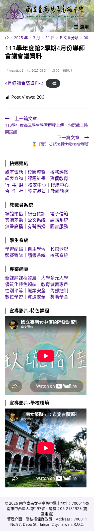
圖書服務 (59, 226)
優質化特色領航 (21, 284)
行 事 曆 (14, 185)
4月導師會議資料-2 (24, 83)
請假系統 (37, 255)
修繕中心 (60, 185)
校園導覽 (37, 172)
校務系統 (59, 255)
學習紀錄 (14, 249)
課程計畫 (37, 178)
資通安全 (37, 297)
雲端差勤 (14, 220)
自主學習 (37, 249)
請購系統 (59, 220)
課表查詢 (14, 178)
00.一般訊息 (64, 70)
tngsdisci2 (16, 70)
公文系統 (37, 220)
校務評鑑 (59, 172)
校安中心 (37, 185)
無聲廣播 (14, 226)
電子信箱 (59, 214)
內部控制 (59, 291)
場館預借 (14, 214)
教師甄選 (60, 191)
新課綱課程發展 (21, 278)
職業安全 (37, 291)
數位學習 (14, 297)
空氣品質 (37, 191)
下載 (52, 83)
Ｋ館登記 (59, 249)
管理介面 (14, 518)
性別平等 (14, 291)
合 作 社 (14, 191)
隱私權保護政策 (39, 518)
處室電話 (14, 172)
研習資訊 (37, 214)
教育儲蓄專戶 (54, 284)
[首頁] (7, 37)
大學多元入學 (54, 278)
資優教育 (59, 178)
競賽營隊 (14, 255)
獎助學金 (59, 297)
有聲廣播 (37, 226)
